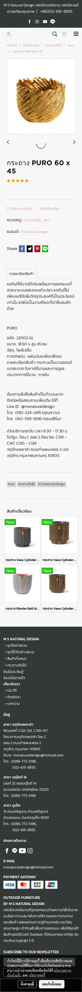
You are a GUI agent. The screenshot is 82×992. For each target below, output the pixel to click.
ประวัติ (12, 690)
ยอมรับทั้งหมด (51, 984)
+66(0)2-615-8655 (56, 11)
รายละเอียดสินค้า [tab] (21, 273)
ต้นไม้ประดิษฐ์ (13, 671)
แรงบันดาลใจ (14, 678)
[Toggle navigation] (76, 34)
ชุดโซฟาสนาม (17, 645)
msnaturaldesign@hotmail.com (28, 867)
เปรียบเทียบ (51, 208)
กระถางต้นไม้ (32, 220)
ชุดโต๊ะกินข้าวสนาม (20, 652)
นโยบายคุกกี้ (37, 975)
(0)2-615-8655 (19, 767)
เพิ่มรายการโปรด (21, 208)
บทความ (13, 703)
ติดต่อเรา (14, 697)
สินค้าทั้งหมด (16, 658)
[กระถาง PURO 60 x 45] (41, 96)
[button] (53, 34)
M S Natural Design (34, 231)
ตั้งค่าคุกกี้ (27, 984)
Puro (47, 220)
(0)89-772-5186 (23, 761)
